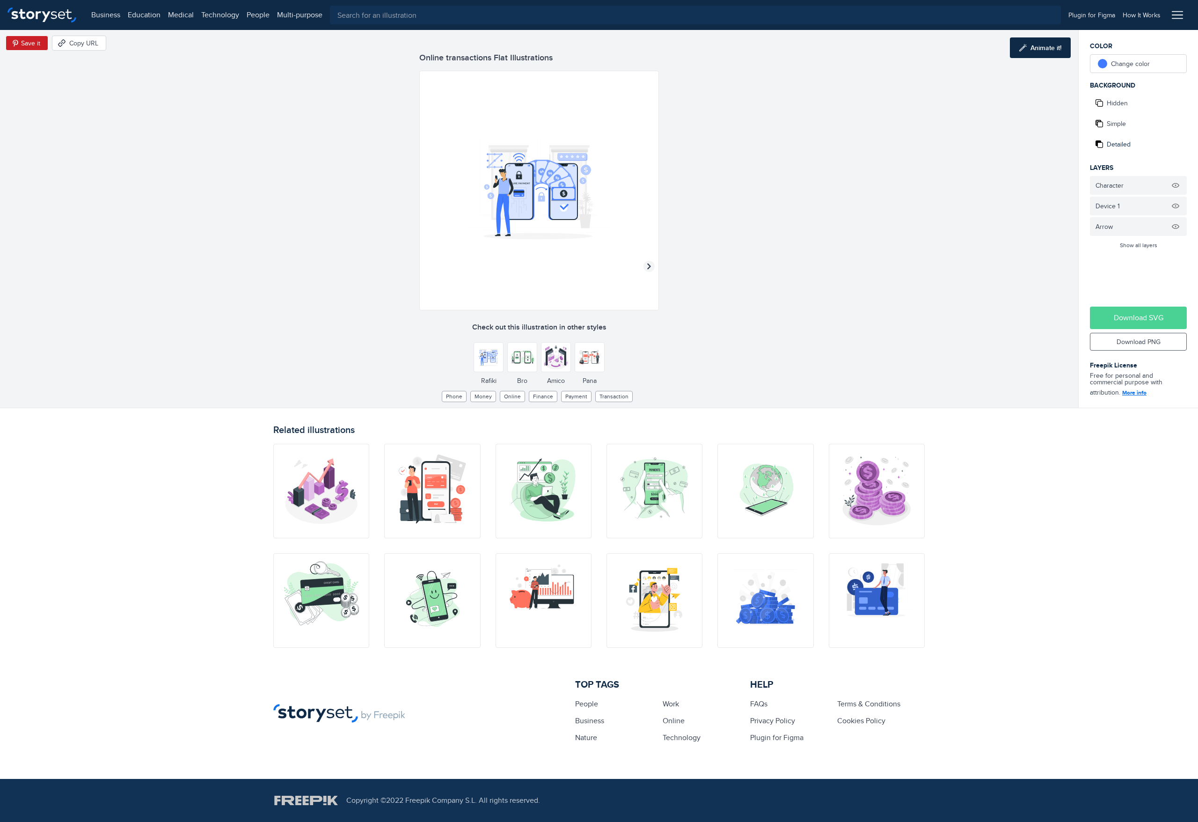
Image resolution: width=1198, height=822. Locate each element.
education (144, 14)
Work (671, 703)
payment (576, 396)
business (105, 14)
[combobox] (695, 15)
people (258, 14)
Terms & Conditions (868, 703)
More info (1134, 392)
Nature (586, 737)
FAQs (758, 703)
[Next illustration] (649, 266)
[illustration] (321, 491)
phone (454, 396)
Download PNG (1139, 341)
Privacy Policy (772, 720)
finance (543, 396)
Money (483, 396)
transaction (613, 396)
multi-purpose (299, 14)
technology (220, 14)
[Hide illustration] (1175, 185)
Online (512, 396)
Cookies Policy (861, 720)
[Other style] (489, 357)
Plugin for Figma (777, 737)
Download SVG (1138, 317)
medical (181, 14)
